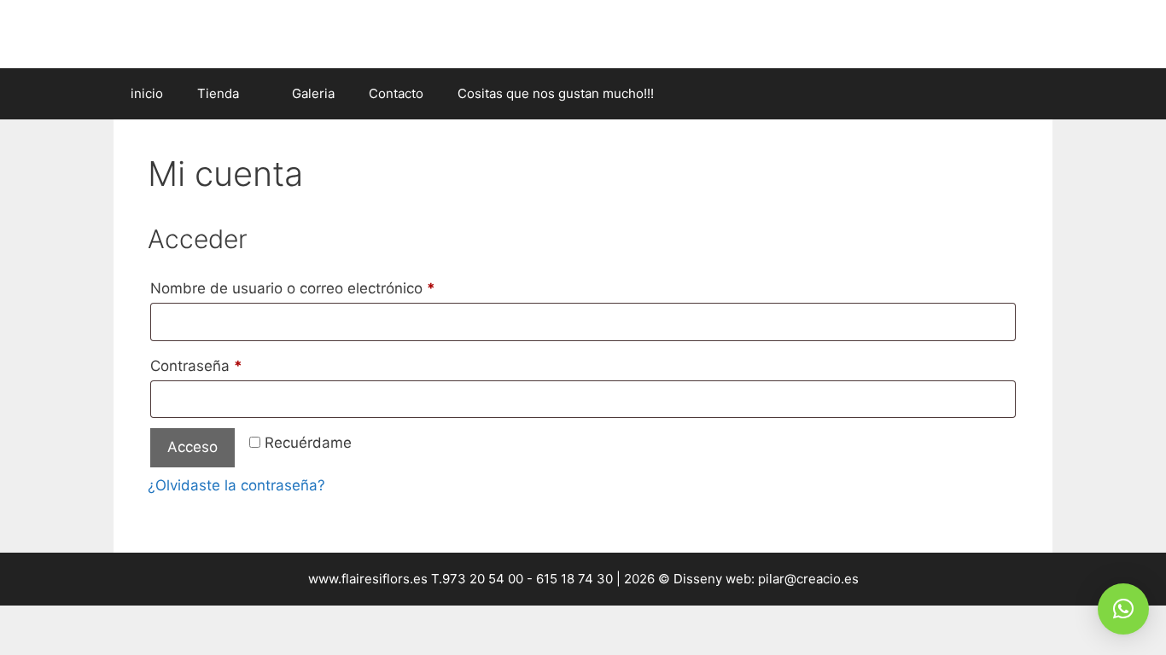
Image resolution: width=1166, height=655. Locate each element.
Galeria (313, 93)
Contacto (396, 93)
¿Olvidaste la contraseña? (236, 485)
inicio (147, 93)
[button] (1123, 609)
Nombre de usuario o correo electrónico (330, 288)
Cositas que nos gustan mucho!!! (556, 93)
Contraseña (233, 365)
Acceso (192, 446)
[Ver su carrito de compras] (1030, 93)
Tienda (218, 93)
